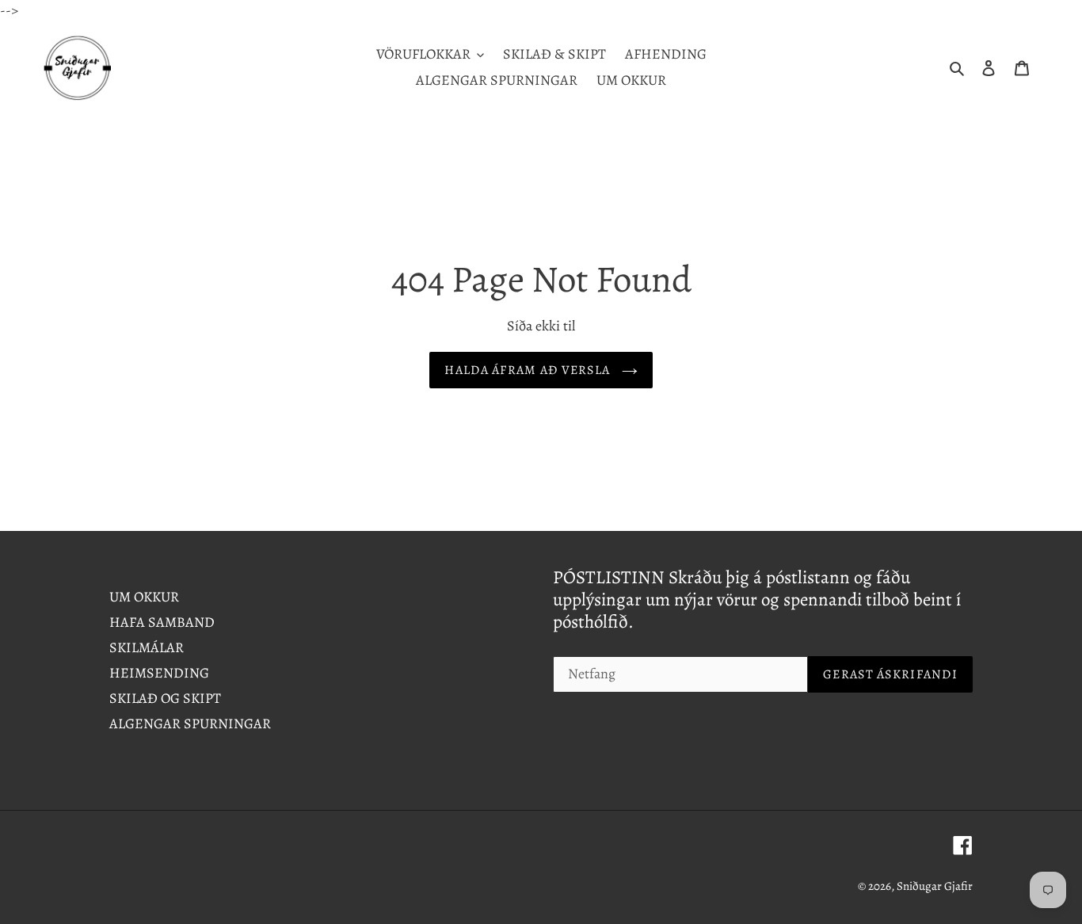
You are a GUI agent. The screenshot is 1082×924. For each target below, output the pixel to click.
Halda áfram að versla (528, 370)
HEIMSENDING (159, 672)
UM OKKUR (144, 596)
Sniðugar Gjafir (935, 886)
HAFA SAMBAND (162, 622)
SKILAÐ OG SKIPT (165, 698)
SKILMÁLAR (146, 647)
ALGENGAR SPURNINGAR (190, 723)
